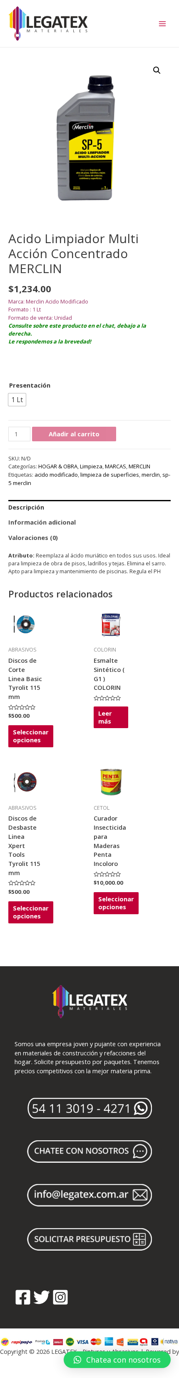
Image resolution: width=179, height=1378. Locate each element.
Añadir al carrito (74, 434)
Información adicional (42, 522)
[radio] (17, 399)
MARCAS (115, 466)
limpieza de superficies (109, 474)
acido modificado (56, 474)
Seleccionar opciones (31, 736)
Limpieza (91, 466)
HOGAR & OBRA (57, 466)
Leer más (105, 717)
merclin (151, 474)
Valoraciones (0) (33, 537)
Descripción (26, 507)
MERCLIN (139, 466)
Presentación (29, 385)
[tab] (89, 507)
